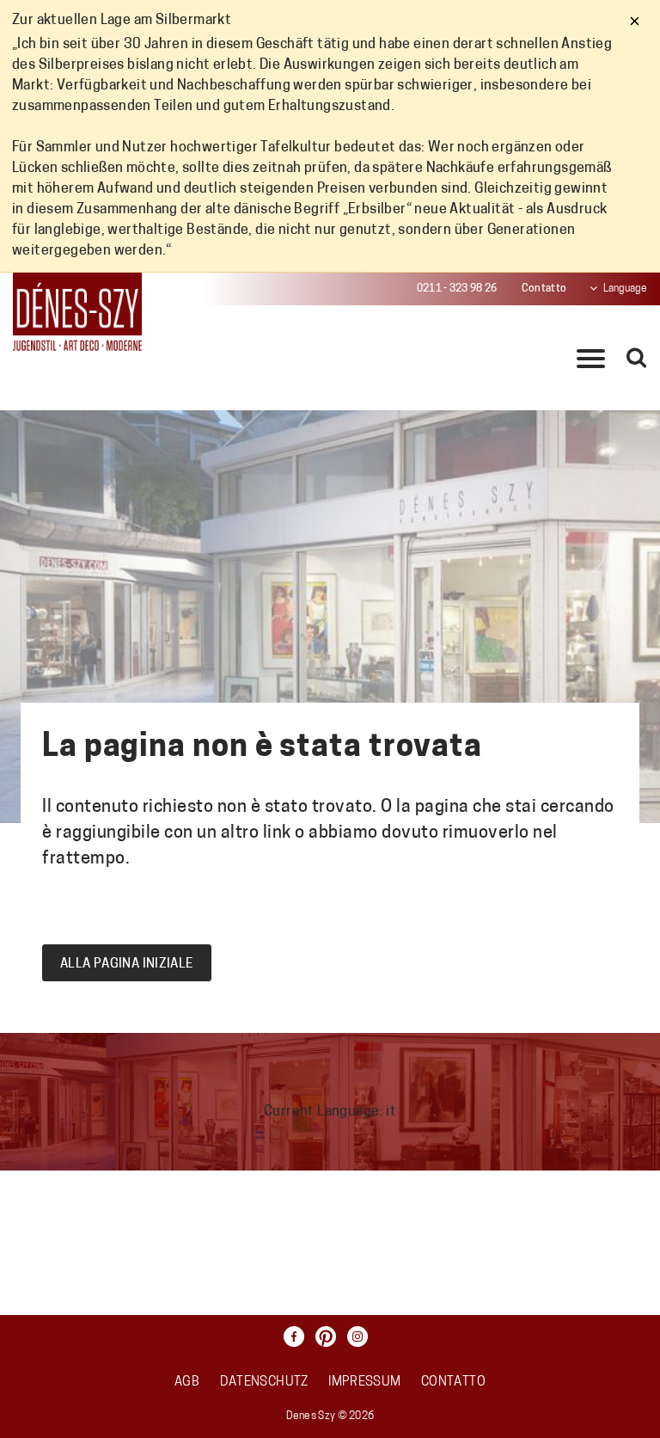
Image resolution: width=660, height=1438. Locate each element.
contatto (453, 1382)
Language (625, 289)
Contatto (544, 289)
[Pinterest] (330, 1336)
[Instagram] (361, 1336)
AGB (186, 1382)
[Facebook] (298, 1336)
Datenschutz (264, 1382)
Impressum (364, 1382)
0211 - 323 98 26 (457, 289)
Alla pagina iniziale (126, 964)
